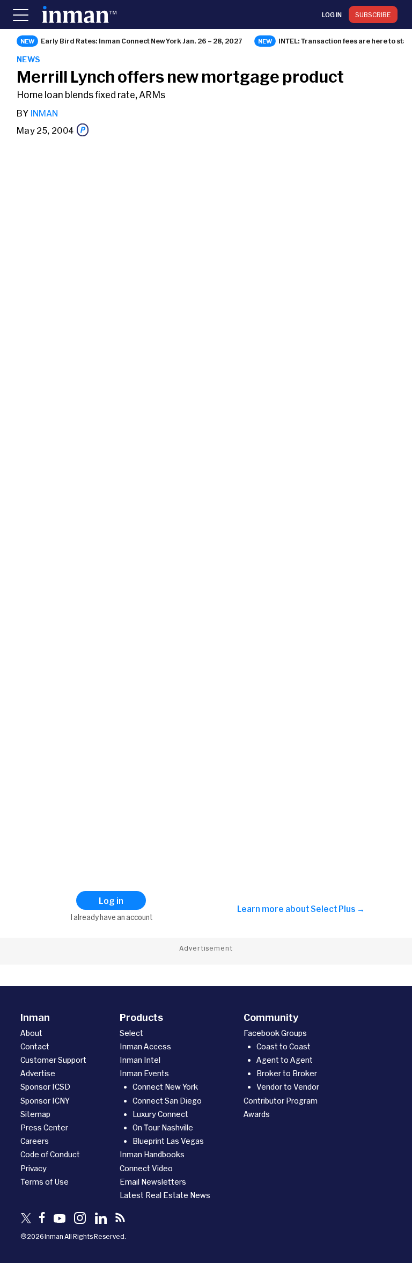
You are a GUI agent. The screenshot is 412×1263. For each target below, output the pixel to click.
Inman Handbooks (152, 1154)
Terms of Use (44, 1181)
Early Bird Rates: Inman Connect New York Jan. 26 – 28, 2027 (141, 40)
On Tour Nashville (163, 1127)
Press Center (44, 1127)
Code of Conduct (50, 1154)
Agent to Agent (284, 1059)
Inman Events (144, 1073)
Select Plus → (338, 909)
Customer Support (53, 1059)
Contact (34, 1046)
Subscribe (373, 14)
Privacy (33, 1168)
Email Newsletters (153, 1181)
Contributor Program (281, 1100)
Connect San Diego (167, 1100)
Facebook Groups (275, 1033)
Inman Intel (140, 1059)
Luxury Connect (160, 1114)
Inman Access (145, 1046)
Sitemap (35, 1114)
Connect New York (165, 1086)
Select (131, 1033)
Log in (332, 14)
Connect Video (146, 1168)
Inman (44, 113)
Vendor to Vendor (287, 1086)
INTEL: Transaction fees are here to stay (344, 40)
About (31, 1033)
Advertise (37, 1073)
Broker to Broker (286, 1073)
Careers (34, 1140)
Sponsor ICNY (45, 1100)
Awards (257, 1114)
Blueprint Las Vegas (168, 1140)
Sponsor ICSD (45, 1086)
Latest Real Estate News (165, 1195)
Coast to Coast (283, 1046)
